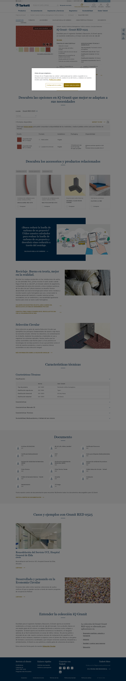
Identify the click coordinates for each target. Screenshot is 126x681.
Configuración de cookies (54, 85)
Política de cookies (55, 79)
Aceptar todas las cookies (72, 85)
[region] (64, 79)
